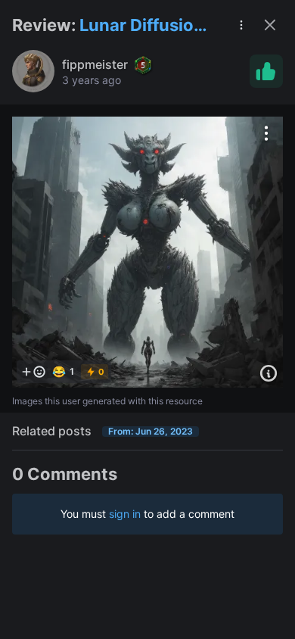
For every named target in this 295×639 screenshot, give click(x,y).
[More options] (266, 133)
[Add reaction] (33, 371)
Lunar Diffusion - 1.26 (147, 26)
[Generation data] (268, 373)
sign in (125, 513)
